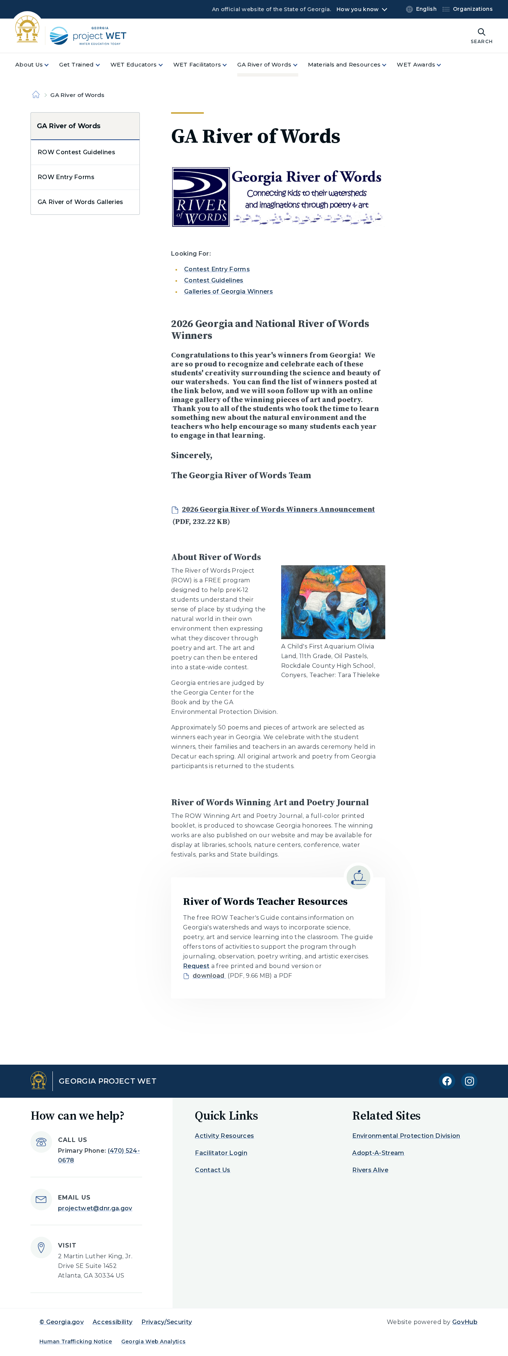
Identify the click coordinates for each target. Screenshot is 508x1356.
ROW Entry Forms (66, 177)
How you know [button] (358, 9)
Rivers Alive (370, 1170)
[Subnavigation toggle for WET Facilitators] (229, 65)
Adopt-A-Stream (378, 1152)
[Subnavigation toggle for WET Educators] (165, 65)
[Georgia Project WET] (76, 35)
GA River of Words (68, 126)
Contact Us (212, 1170)
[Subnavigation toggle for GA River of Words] (300, 65)
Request (196, 966)
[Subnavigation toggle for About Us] (51, 65)
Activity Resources (224, 1135)
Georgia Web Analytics (153, 1341)
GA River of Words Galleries (80, 201)
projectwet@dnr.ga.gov (95, 1208)
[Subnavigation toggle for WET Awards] (443, 65)
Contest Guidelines (214, 280)
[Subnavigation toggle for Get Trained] (102, 65)
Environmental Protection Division (406, 1135)
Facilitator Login (221, 1152)
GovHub (465, 1322)
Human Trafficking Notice (75, 1341)
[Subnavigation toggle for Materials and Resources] (388, 65)
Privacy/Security (166, 1322)
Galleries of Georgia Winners (228, 291)
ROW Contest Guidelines (76, 152)
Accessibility (112, 1322)
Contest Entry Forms (217, 269)
